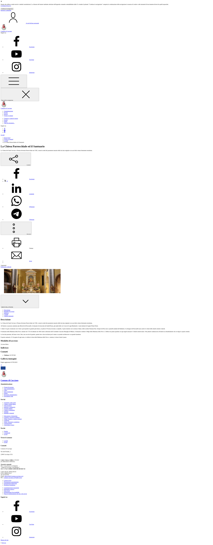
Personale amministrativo (10, 394)
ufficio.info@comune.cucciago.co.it (13, 476)
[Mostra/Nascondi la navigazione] (14, 81)
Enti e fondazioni (8, 391)
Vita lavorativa (8, 405)
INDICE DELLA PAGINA (7, 307)
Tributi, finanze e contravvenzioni (13, 419)
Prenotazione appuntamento (11, 482)
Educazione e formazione (10, 416)
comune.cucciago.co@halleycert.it (13, 477)
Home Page (7, 138)
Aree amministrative (9, 388)
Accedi (2, 135)
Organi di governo (9, 387)
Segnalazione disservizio (10, 483)
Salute (5, 121)
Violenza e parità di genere (11, 118)
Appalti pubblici (8, 408)
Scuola (6, 120)
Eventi (5, 442)
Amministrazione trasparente (11, 488)
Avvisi (5, 434)
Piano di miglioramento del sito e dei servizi (15, 494)
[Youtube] (4, 130)
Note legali (7, 491)
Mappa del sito (4, 540)
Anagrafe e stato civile (10, 402)
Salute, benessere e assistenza (11, 422)
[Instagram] (4, 132)
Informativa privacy (9, 489)
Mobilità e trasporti (9, 413)
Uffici (5, 390)
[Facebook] (4, 129)
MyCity (4, 543)
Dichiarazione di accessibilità (11, 492)
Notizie (6, 431)
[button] (8, 111)
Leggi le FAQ (7, 480)
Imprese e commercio (9, 407)
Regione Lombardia (6, 10)
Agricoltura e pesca (9, 425)
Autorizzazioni (8, 423)
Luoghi (6, 141)
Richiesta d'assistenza (9, 485)
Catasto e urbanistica (9, 410)
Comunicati (7, 433)
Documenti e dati (8, 396)
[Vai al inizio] (1, 365)
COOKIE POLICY (6, 6)
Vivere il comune (8, 139)
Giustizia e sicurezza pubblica (12, 417)
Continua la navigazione (7, 8)
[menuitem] (19, 179)
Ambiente (6, 420)
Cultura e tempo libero (10, 404)
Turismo (6, 411)
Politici (6, 393)
